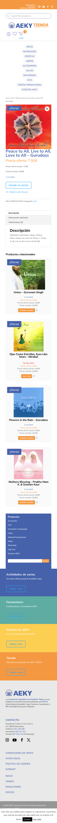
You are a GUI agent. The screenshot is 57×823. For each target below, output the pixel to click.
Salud (29, 70)
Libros (29, 61)
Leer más (26, 376)
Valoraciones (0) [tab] (15, 222)
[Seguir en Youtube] (43, 7)
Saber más (16, 588)
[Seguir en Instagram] (39, 7)
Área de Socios (27, 8)
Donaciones (13, 786)
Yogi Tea (11, 549)
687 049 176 (17, 734)
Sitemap (11, 769)
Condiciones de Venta (19, 752)
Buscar (46, 561)
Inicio (30, 46)
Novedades (29, 51)
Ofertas (29, 56)
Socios (10, 792)
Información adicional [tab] (18, 217)
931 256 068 (19, 729)
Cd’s (29, 80)
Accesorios (29, 65)
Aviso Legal (13, 758)
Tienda (10, 781)
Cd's (12, 98)
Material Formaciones (17, 537)
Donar (31, 7)
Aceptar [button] (27, 819)
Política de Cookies (18, 763)
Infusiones (29, 75)
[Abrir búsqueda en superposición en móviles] (28, 16)
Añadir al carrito (18, 185)
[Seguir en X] (52, 7)
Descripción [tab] (13, 213)
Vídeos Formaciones (29, 84)
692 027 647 (20, 731)
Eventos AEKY (29, 89)
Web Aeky (30, 5)
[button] (47, 108)
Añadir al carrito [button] (26, 310)
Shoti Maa (12, 545)
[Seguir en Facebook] (48, 7)
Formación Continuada (17, 529)
